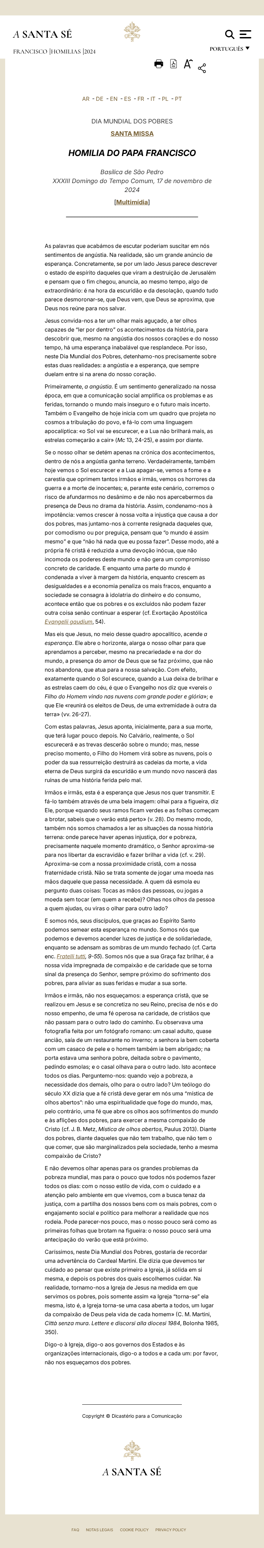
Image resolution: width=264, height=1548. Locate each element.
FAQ (75, 1529)
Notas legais (99, 1529)
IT (153, 98)
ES (127, 98)
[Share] (223, 69)
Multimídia (132, 202)
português (226, 50)
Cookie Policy (134, 1529)
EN (114, 98)
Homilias (66, 51)
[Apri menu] (244, 34)
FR (141, 98)
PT (178, 98)
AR (85, 98)
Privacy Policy (170, 1529)
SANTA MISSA (132, 133)
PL (165, 98)
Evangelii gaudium (68, 621)
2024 (90, 51)
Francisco (31, 51)
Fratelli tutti (71, 956)
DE (99, 98)
